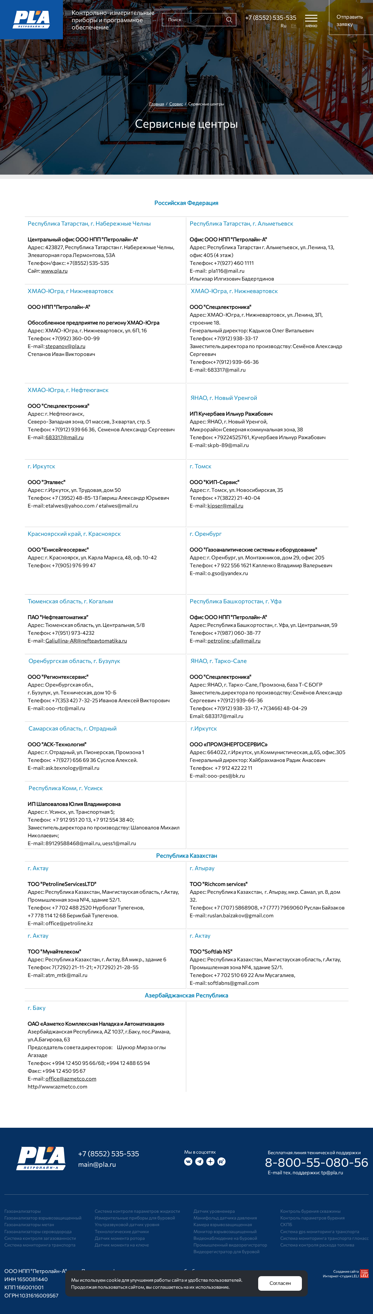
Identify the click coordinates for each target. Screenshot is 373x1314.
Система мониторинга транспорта (39, 1244)
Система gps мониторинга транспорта (319, 1231)
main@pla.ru (97, 1164)
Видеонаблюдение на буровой (225, 1238)
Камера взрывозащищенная (222, 1224)
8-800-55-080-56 (317, 1161)
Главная (156, 103)
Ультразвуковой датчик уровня (127, 1224)
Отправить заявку (350, 20)
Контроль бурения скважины (310, 1211)
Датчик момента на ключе (122, 1244)
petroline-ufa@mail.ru (234, 640)
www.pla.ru (54, 270)
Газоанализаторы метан (29, 1224)
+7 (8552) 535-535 (270, 17)
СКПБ (286, 1224)
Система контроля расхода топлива (317, 1244)
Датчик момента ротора (120, 1238)
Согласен (280, 1283)
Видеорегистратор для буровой (226, 1251)
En (293, 25)
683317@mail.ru (64, 437)
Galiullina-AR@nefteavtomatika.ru (86, 640)
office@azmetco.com (70, 1078)
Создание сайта (346, 1271)
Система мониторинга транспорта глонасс (324, 1238)
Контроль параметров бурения (312, 1217)
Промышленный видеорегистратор (230, 1244)
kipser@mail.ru (225, 505)
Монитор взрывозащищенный (225, 1231)
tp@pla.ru (332, 1172)
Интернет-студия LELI (341, 1276)
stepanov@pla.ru (65, 346)
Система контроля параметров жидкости (137, 1211)
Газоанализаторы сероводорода (38, 1231)
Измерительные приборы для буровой (135, 1217)
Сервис (176, 103)
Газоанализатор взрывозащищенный (43, 1217)
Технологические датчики (122, 1231)
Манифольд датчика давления (225, 1217)
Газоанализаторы (22, 1211)
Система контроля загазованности (40, 1238)
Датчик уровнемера (214, 1211)
